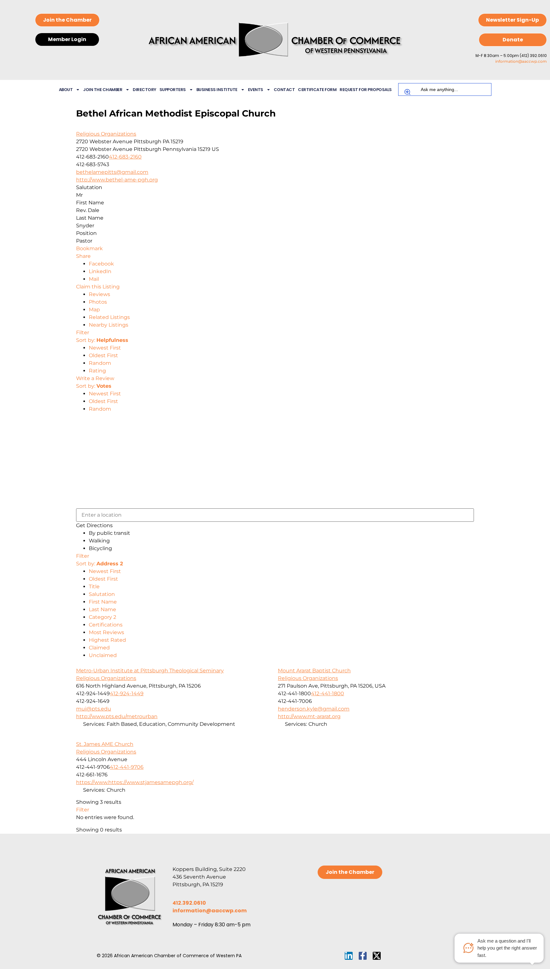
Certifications (106, 625)
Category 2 (102, 617)
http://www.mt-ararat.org (309, 716)
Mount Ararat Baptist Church (314, 671)
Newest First (105, 348)
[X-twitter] (377, 956)
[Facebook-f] (363, 956)
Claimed (99, 648)
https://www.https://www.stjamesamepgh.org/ (135, 782)
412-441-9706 (127, 767)
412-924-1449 (127, 693)
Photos (98, 302)
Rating (97, 371)
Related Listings (109, 317)
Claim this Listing (98, 287)
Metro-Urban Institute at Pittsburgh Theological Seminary (150, 671)
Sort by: (102, 340)
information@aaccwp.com (521, 61)
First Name (103, 602)
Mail (94, 279)
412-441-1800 (327, 693)
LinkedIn (100, 271)
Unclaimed (103, 655)
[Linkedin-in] (349, 956)
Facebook (101, 264)
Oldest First (103, 355)
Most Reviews (106, 632)
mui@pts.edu (93, 709)
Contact (284, 90)
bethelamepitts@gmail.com (112, 172)
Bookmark (89, 248)
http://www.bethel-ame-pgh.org (117, 180)
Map (94, 310)
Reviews (99, 294)
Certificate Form (317, 90)
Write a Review (95, 378)
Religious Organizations (106, 134)
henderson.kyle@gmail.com (313, 709)
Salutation (102, 594)
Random (100, 363)
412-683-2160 (125, 157)
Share (83, 256)
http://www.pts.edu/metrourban (117, 716)
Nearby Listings (108, 325)
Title (94, 587)
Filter (82, 332)
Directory (144, 90)
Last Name (102, 609)
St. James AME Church (104, 744)
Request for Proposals (366, 90)
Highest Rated (107, 640)
